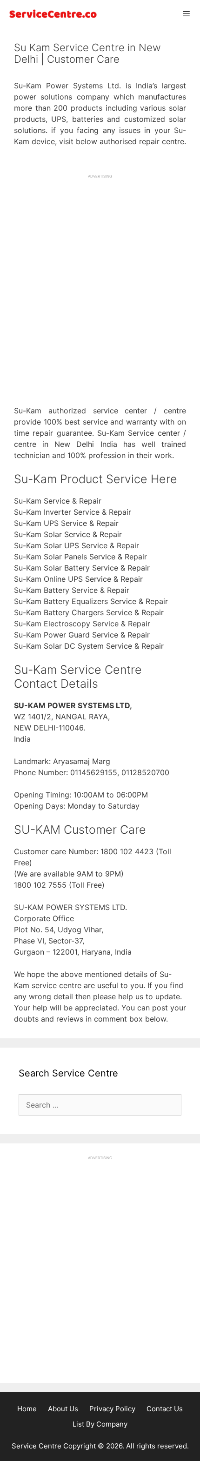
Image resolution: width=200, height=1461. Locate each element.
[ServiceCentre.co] (51, 13)
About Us (63, 1408)
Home (27, 1408)
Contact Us (165, 1408)
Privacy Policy (112, 1408)
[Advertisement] (100, 279)
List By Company (100, 1424)
